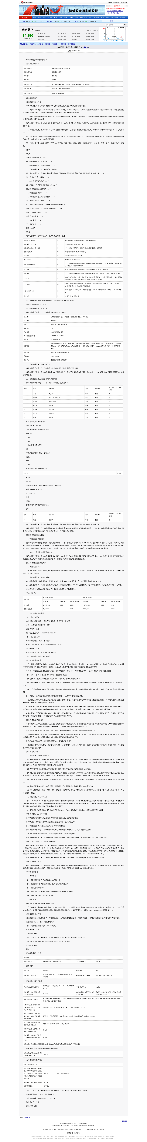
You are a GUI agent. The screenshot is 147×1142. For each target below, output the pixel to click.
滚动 (44, 17)
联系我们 (65, 1129)
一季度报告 (62, 44)
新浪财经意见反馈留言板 (87, 1125)
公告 (50, 17)
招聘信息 (72, 1129)
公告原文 (27, 1117)
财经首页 (111, 2)
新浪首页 (117, 2)
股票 (34, 17)
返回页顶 (124, 1121)
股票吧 (96, 17)
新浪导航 (124, 2)
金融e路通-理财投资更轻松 (115, 11)
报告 (76, 17)
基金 (39, 17)
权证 (71, 17)
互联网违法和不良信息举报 (69, 1125)
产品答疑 (101, 1129)
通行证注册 (94, 1129)
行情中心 (114, 17)
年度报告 (47, 44)
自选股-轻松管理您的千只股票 (116, 8)
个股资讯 (32, 44)
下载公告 (85, 47)
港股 (102, 17)
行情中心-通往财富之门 (114, 13)
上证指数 (23, 21)
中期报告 (55, 44)
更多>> (107, 21)
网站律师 (78, 1129)
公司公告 (40, 44)
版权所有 (77, 1133)
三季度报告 (71, 44)
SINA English (86, 1129)
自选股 (122, 17)
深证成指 (49, 21)
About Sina (52, 1129)
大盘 (55, 17)
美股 (107, 17)
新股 (66, 17)
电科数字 (28, 29)
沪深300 (75, 21)
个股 (60, 17)
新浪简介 (45, 1129)
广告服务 (59, 1129)
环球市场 (83, 17)
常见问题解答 (56, 1125)
